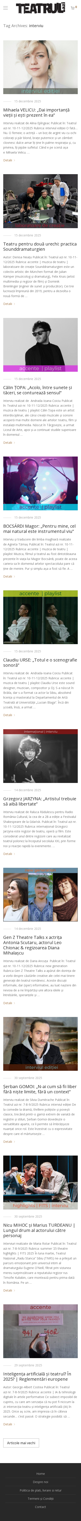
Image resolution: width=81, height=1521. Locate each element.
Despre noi (40, 1482)
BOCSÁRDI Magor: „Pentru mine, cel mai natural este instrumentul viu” (39, 528)
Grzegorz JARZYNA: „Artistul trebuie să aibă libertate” (39, 801)
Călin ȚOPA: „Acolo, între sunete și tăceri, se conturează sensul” (37, 390)
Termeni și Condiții (41, 1498)
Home (40, 1474)
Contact (40, 1507)
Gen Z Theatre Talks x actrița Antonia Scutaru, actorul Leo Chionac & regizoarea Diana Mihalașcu (32, 945)
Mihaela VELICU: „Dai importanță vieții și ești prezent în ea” (36, 112)
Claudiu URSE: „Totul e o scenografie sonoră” (40, 662)
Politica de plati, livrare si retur (41, 1490)
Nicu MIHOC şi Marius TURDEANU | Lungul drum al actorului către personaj (39, 1230)
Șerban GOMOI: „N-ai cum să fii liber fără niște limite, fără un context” (40, 1089)
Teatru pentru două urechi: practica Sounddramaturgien (40, 246)
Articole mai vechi (21, 1443)
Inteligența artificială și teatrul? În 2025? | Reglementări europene (37, 1376)
